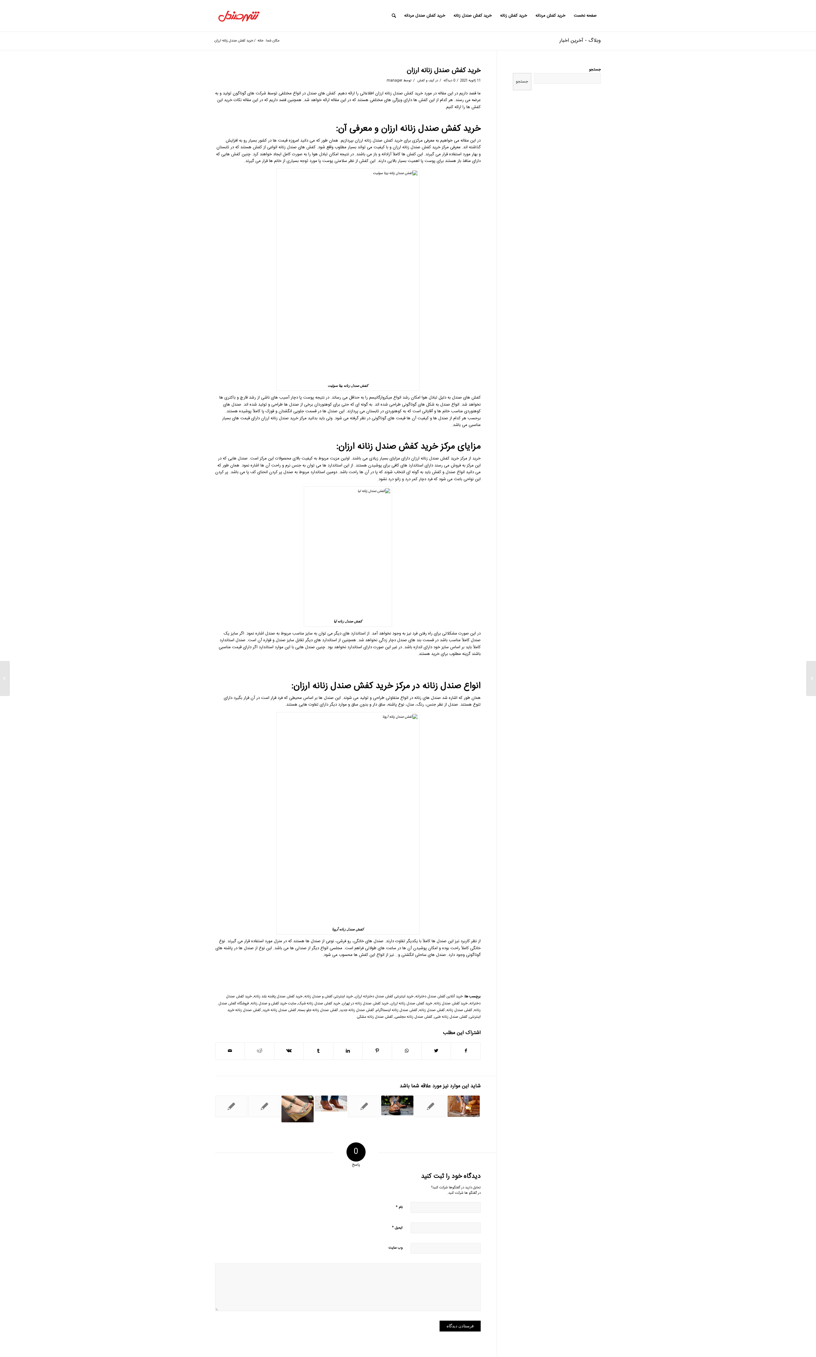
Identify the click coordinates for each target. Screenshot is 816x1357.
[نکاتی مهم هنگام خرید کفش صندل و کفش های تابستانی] (464, 1106)
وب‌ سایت (396, 1248)
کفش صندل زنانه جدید (357, 1010)
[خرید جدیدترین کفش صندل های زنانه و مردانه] (364, 1106)
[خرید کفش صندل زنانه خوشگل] (811, 678)
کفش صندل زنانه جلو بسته (318, 1010)
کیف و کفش (425, 80)
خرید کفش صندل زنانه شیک (319, 1004)
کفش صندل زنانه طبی (450, 1017)
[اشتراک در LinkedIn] (347, 1051)
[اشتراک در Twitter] (436, 1051)
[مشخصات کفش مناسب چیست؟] (331, 1104)
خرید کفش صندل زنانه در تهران (365, 1004)
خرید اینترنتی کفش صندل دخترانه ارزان (384, 997)
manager (394, 80)
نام (399, 1207)
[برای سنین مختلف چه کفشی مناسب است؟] (397, 1106)
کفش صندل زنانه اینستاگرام (396, 1010)
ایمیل (397, 1227)
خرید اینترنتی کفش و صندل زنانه (328, 997)
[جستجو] (394, 16)
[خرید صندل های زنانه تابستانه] (264, 1106)
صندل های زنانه (427, 697)
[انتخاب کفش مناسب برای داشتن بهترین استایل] (231, 1106)
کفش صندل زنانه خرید (279, 1010)
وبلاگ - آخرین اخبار (580, 40)
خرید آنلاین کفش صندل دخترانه (439, 997)
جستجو (595, 70)
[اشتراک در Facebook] (465, 1051)
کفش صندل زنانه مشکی (375, 1017)
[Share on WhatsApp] (406, 1051)
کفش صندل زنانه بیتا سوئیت (348, 385)
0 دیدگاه (449, 80)
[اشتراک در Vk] (288, 1051)
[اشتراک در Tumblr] (318, 1051)
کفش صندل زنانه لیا (348, 621)
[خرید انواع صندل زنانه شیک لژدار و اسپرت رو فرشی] (297, 1109)
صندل (457, 397)
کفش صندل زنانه (416, 147)
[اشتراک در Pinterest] (377, 1051)
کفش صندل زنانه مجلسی (413, 1017)
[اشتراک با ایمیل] (229, 1051)
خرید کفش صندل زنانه (451, 1004)
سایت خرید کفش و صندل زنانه (273, 1004)
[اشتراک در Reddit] (259, 1051)
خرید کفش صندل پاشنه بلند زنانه (278, 997)
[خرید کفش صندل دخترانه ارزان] (430, 1106)
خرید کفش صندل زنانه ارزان (444, 70)
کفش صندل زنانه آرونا (348, 929)
